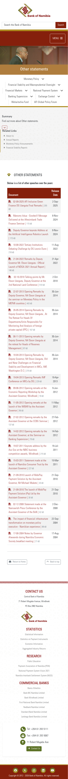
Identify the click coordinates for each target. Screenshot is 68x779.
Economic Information (34, 644)
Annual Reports (12, 140)
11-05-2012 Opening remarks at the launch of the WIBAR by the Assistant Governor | (28, 407)
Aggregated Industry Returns (34, 649)
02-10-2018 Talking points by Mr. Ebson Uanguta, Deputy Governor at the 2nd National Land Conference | (27, 281)
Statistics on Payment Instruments (34, 639)
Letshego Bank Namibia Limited (34, 717)
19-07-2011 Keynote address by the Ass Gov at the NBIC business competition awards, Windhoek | (27, 450)
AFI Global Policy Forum (45, 102)
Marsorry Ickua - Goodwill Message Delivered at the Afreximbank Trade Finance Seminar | (28, 220)
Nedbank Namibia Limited (34, 707)
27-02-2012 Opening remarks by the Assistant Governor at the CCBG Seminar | (29, 421)
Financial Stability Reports (16, 148)
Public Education (34, 661)
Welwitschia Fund (20, 102)
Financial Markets (13, 90)
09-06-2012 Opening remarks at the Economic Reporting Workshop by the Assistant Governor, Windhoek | (28, 392)
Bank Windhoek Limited (34, 698)
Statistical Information (34, 635)
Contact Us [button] (35, 749)
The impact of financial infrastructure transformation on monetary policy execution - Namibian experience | (28, 523)
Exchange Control (46, 96)
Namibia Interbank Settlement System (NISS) (34, 676)
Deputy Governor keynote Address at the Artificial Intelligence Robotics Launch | (28, 234)
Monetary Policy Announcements (19, 144)
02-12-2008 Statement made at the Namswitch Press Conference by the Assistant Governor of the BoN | (27, 508)
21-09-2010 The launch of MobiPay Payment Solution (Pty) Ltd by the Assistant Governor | (27, 494)
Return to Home (19, 562)
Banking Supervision (18, 96)
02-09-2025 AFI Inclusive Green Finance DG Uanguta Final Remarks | (28, 206)
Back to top (54, 562)
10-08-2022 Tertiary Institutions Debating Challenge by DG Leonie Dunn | (28, 249)
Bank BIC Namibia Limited (34, 693)
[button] (4, 127)
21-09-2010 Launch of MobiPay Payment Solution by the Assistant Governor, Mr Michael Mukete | (26, 479)
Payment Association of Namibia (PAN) (34, 666)
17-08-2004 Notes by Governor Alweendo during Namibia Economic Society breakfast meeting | (26, 537)
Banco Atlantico (34, 688)
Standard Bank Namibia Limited (34, 712)
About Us (10, 136)
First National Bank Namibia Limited (34, 703)
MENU (56, 38)
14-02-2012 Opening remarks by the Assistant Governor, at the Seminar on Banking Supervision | (28, 435)
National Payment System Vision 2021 (34, 671)
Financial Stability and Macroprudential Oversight (31, 85)
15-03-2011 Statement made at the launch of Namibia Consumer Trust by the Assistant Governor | (28, 464)
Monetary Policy (31, 79)
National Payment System (45, 90)
